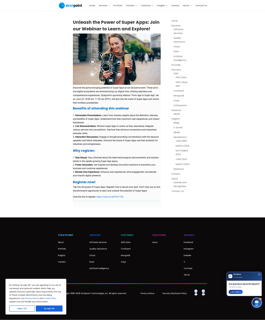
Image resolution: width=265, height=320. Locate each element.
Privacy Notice (32, 298)
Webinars (178, 169)
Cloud (176, 46)
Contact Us (201, 6)
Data (176, 51)
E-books (178, 127)
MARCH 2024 (183, 164)
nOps (176, 100)
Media (176, 132)
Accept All (49, 308)
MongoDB (178, 95)
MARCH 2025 (182, 145)
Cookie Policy (50, 298)
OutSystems (180, 105)
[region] (36, 296)
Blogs (176, 122)
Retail (176, 114)
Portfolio (118, 6)
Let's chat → (236, 292)
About (186, 6)
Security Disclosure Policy (174, 293)
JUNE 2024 (181, 159)
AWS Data (181, 77)
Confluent (178, 90)
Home (92, 6)
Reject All (22, 308)
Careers (175, 6)
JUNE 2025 (181, 140)
